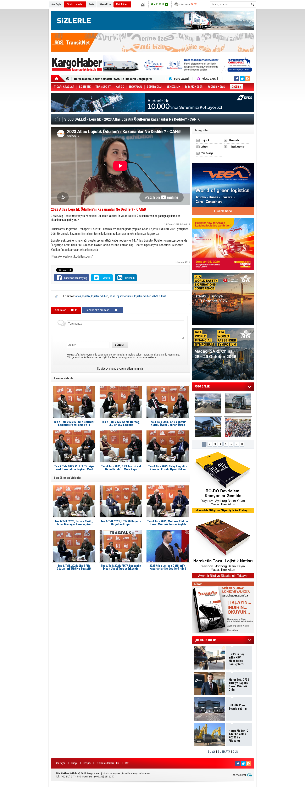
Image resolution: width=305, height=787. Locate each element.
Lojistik (205, 140)
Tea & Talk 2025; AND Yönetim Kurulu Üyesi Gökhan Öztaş (167, 423)
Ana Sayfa (56, 4)
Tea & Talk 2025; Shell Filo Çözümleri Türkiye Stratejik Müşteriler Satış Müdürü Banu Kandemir (74, 567)
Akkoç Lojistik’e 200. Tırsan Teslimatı (97, 79)
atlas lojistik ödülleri (121, 296)
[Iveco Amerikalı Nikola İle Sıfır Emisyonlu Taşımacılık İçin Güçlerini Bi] (208, 427)
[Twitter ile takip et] (242, 78)
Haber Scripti (238, 775)
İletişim (87, 763)
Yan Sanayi (207, 153)
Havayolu (234, 140)
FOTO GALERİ (202, 386)
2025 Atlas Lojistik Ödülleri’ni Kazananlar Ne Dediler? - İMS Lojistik (167, 567)
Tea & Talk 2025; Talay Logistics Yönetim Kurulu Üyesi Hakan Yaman (168, 468)
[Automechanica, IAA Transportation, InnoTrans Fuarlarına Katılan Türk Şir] (208, 403)
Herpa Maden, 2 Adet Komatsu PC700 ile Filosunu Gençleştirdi (238, 735)
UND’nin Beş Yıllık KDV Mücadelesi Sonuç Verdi (236, 659)
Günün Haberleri (75, 4)
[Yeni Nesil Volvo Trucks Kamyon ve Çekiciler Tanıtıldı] (238, 403)
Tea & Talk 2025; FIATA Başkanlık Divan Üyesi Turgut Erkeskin (121, 567)
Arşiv (91, 4)
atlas (78, 296)
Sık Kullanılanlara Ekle (108, 763)
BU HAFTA (224, 751)
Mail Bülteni (122, 4)
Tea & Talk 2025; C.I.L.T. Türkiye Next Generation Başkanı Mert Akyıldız (74, 468)
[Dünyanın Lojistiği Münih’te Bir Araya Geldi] (238, 427)
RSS (127, 763)
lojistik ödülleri (99, 296)
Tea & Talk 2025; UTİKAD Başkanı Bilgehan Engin (121, 523)
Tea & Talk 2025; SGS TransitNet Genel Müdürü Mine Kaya (121, 468)
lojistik (86, 296)
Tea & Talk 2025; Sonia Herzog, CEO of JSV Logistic (120, 423)
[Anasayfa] (58, 78)
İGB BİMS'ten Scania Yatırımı (238, 707)
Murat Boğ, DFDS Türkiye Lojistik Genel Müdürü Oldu (239, 684)
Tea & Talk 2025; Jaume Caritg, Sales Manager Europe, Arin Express (74, 523)
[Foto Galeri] (180, 78)
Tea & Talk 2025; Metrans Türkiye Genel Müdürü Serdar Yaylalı (167, 523)
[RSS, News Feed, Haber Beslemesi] (247, 78)
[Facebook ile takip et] (236, 78)
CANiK (162, 296)
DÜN (235, 751)
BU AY (211, 751)
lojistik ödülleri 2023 (146, 296)
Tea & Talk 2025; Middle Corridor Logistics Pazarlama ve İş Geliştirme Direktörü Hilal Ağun (74, 423)
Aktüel (204, 146)
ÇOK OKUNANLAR (205, 640)
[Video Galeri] (208, 78)
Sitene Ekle (105, 4)
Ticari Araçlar (237, 146)
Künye (74, 763)
